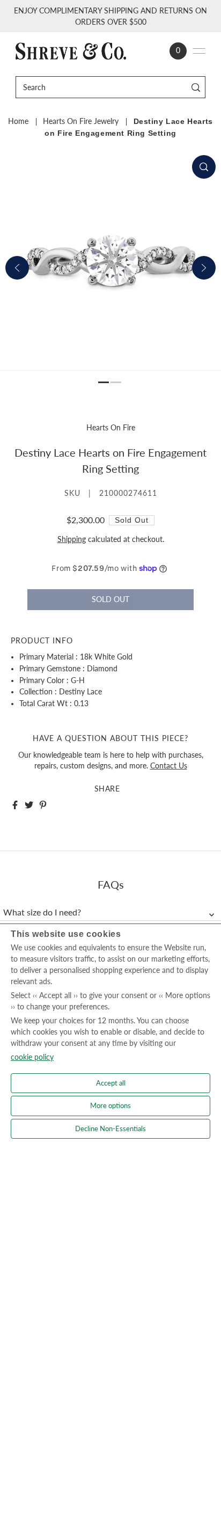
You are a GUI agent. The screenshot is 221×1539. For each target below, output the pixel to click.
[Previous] (17, 268)
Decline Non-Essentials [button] (110, 1128)
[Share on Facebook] (15, 805)
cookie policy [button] (32, 1056)
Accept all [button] (111, 1083)
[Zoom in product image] (204, 167)
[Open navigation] (199, 51)
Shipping (71, 539)
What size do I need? (42, 912)
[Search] (195, 87)
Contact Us (168, 765)
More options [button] (110, 1105)
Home (18, 121)
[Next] (204, 268)
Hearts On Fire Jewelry (81, 121)
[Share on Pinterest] (43, 805)
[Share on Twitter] (29, 805)
